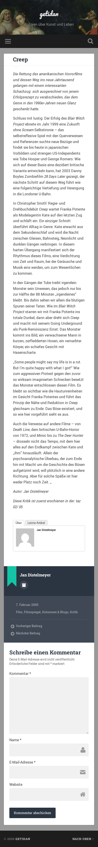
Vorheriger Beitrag (29, 626)
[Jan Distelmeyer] (25, 545)
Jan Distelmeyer (46, 530)
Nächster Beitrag (28, 633)
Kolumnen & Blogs (55, 612)
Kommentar (20, 673)
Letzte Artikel (36, 523)
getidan (49, 13)
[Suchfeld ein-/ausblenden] (90, 41)
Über (18, 523)
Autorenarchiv (24, 585)
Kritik (74, 612)
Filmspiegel (32, 612)
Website (15, 784)
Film (19, 612)
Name (15, 740)
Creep (20, 59)
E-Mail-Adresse (22, 762)
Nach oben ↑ (83, 839)
